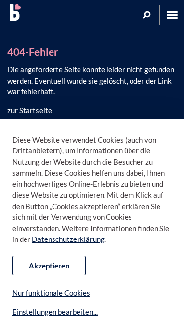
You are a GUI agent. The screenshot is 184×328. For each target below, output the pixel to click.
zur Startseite (29, 110)
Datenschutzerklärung (68, 239)
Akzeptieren (49, 265)
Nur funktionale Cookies (51, 292)
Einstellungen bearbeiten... (55, 311)
